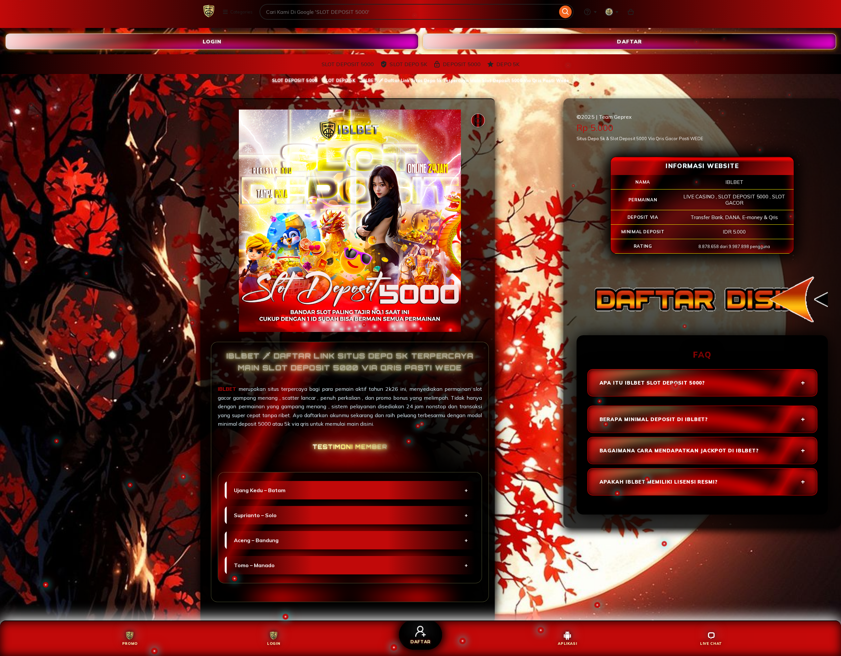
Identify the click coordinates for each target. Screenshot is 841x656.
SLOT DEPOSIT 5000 (294, 80)
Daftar (629, 41)
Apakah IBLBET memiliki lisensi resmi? (659, 482)
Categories (241, 11)
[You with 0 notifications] (612, 12)
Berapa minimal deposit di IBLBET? (654, 419)
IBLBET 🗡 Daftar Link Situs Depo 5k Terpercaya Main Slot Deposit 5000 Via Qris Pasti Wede (465, 80)
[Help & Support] (590, 12)
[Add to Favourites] (478, 120)
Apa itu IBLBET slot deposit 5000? (652, 383)
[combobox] (408, 12)
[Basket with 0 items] (631, 12)
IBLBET (228, 389)
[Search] (565, 12)
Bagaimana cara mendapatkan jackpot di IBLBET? (679, 450)
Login (211, 41)
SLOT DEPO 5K (339, 80)
